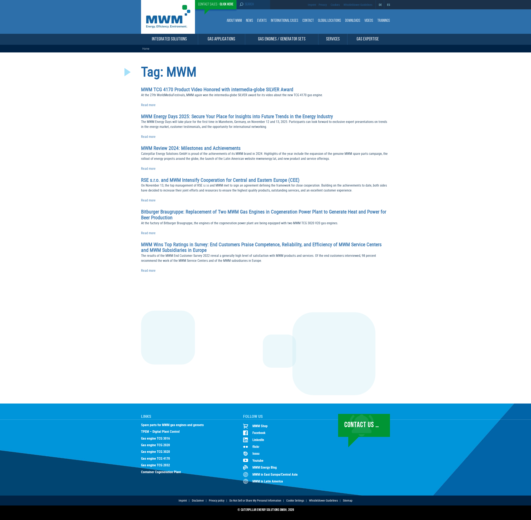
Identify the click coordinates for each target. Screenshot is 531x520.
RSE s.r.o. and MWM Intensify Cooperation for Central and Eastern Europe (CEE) (220, 180)
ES (388, 5)
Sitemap (347, 500)
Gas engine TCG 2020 (155, 445)
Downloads (352, 21)
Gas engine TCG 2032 (155, 465)
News (249, 21)
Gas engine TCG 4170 (155, 459)
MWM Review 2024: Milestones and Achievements (191, 148)
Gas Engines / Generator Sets (282, 39)
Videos (368, 21)
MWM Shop (260, 426)
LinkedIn (258, 440)
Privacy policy (216, 500)
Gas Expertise (368, 39)
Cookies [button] (335, 5)
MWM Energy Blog (264, 467)
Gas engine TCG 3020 (155, 452)
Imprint (312, 5)
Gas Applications (221, 39)
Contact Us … (361, 425)
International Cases (284, 21)
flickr (255, 446)
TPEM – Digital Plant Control (160, 432)
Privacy (323, 5)
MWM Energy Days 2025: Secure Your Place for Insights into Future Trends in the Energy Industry (237, 116)
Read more (148, 105)
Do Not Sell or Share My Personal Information (255, 500)
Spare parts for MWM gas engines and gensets (172, 425)
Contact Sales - (215, 4)
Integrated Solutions (169, 39)
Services (333, 39)
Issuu (255, 453)
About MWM (234, 21)
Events (262, 21)
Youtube (257, 460)
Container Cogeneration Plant (161, 472)
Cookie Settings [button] (295, 500)
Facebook (259, 433)
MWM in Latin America (267, 481)
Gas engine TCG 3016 (155, 438)
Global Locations (329, 21)
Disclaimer (198, 500)
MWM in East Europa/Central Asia (275, 474)
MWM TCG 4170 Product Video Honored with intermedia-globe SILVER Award (217, 89)
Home (145, 48)
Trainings (383, 21)
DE (380, 5)
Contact (308, 21)
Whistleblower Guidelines (357, 5)
